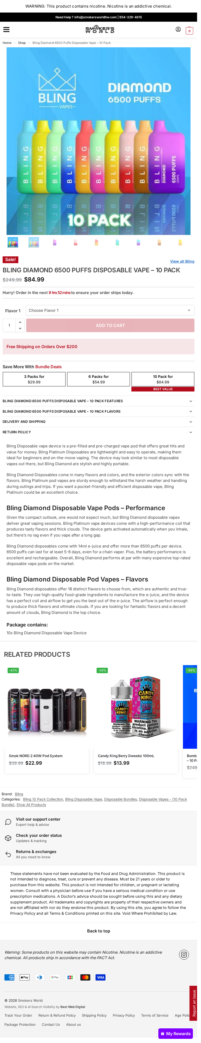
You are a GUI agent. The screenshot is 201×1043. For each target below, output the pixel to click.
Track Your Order (18, 1015)
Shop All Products (31, 805)
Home (7, 43)
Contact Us (51, 1024)
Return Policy (17, 432)
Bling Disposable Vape (83, 799)
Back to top (98, 930)
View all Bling (182, 261)
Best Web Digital (72, 1007)
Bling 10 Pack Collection (43, 799)
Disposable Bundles (120, 799)
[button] (189, 30)
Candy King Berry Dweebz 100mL (126, 756)
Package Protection (20, 1024)
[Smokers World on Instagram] (184, 955)
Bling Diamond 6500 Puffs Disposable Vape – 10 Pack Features (63, 401)
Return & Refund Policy (57, 1015)
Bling (19, 794)
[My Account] (178, 29)
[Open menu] (5, 29)
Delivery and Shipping (24, 421)
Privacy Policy (124, 1015)
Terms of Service (155, 1015)
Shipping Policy (94, 1015)
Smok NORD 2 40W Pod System (36, 756)
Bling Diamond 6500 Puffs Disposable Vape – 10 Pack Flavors (61, 411)
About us (73, 1024)
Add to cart (110, 325)
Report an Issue (194, 1003)
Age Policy (183, 1015)
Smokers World (30, 1000)
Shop (22, 43)
